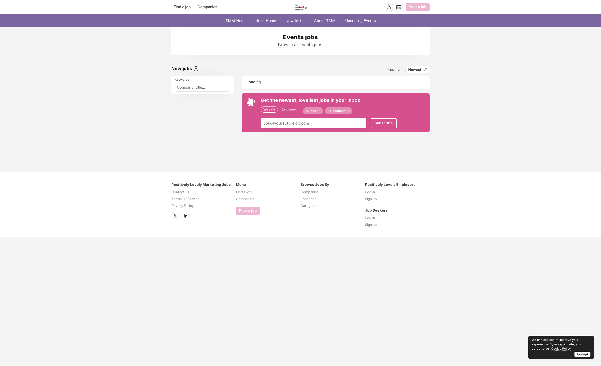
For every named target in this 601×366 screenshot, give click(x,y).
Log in (370, 192)
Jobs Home (266, 20)
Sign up (371, 199)
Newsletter (295, 20)
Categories (309, 205)
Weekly (269, 109)
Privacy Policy (182, 205)
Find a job (182, 7)
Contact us (180, 192)
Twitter (175, 216)
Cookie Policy (561, 348)
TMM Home (236, 20)
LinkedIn (185, 216)
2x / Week (289, 109)
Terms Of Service (185, 199)
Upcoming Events (360, 20)
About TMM (325, 20)
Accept (582, 354)
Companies (207, 7)
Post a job (418, 7)
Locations (308, 199)
